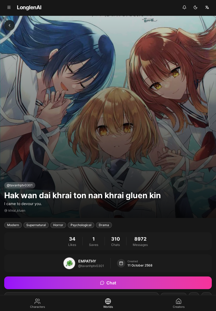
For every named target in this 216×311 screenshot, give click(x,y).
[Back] (9, 25)
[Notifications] (184, 7)
